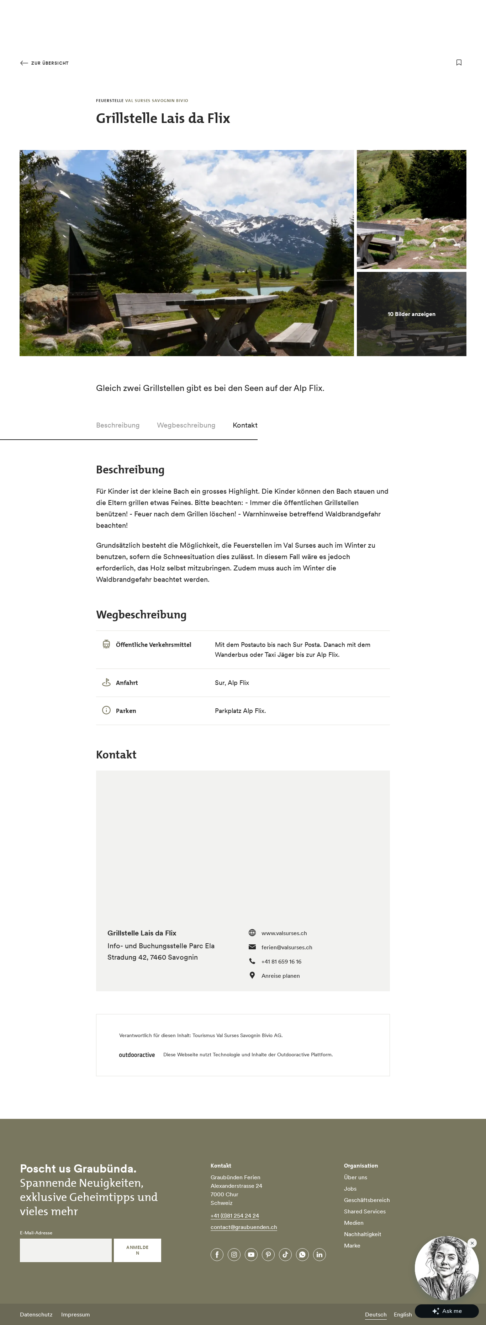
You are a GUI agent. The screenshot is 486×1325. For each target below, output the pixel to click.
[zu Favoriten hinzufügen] (459, 62)
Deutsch (376, 1314)
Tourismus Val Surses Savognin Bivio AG (236, 1035)
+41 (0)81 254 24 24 (235, 1215)
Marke (352, 1245)
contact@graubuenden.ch (244, 1226)
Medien (354, 1222)
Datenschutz (36, 1314)
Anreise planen (281, 975)
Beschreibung (118, 425)
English (403, 1314)
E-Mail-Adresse (36, 1233)
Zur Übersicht (49, 63)
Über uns (355, 1177)
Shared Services (365, 1211)
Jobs (350, 1188)
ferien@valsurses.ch (287, 947)
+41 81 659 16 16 (281, 961)
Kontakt (245, 425)
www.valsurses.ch (284, 933)
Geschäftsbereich (367, 1199)
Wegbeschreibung (186, 425)
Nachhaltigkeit (362, 1234)
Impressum (75, 1314)
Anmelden (137, 1250)
